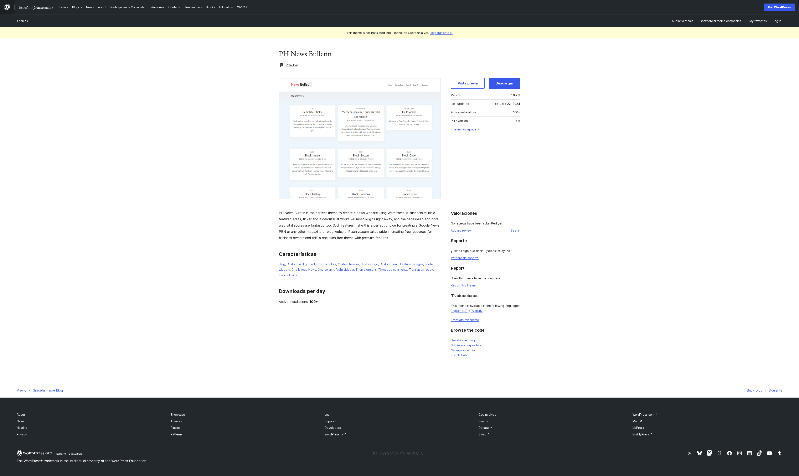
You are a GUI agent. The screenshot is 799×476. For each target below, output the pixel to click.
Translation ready (421, 269)
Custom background (301, 264)
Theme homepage (463, 129)
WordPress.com (645, 414)
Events (483, 421)
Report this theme (463, 285)
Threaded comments (392, 269)
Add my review (461, 230)
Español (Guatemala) (69, 453)
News (312, 269)
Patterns (176, 434)
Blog (282, 264)
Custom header (348, 264)
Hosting (22, 427)
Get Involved (487, 414)
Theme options (366, 269)
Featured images (411, 264)
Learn (328, 414)
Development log (463, 340)
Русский (477, 310)
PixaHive (292, 65)
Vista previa (468, 83)
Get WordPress (779, 7)
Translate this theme (465, 320)
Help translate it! (441, 33)
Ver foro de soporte (465, 258)
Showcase (178, 414)
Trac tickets (459, 355)
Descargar (504, 83)
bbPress (640, 427)
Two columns (288, 275)
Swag (484, 434)
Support (330, 421)
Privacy (22, 434)
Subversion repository (466, 345)
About (21, 414)
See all (515, 230)
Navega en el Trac (463, 350)
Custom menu (389, 264)
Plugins (175, 427)
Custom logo (369, 264)
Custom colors (326, 264)
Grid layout (299, 269)
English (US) (459, 310)
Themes (22, 21)
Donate (485, 427)
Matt (637, 421)
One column (326, 269)
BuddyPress (643, 434)
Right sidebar (345, 269)
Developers (333, 427)
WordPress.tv (336, 434)
